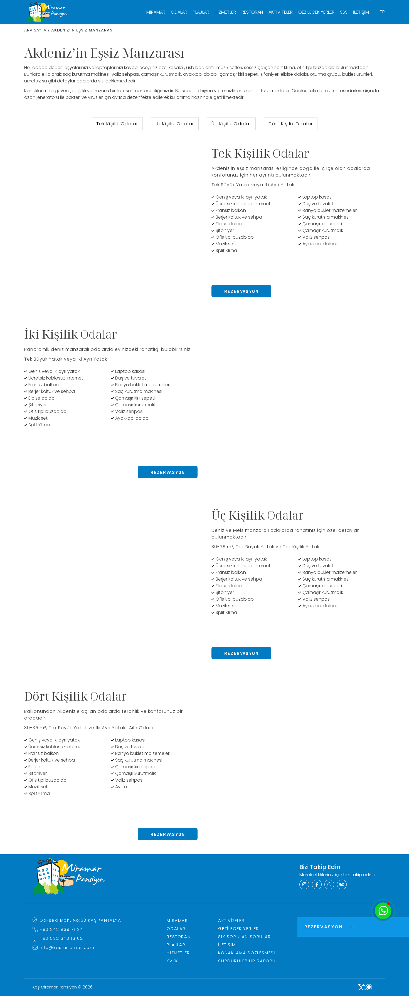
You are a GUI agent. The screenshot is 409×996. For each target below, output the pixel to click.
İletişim (361, 12)
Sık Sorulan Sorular (244, 936)
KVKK (172, 961)
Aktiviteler (280, 12)
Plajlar (201, 12)
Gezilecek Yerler (316, 12)
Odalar (179, 12)
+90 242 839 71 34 (61, 929)
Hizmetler (225, 12)
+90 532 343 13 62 (61, 938)
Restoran (252, 12)
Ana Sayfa (35, 30)
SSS (344, 12)
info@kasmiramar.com (67, 947)
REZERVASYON (241, 291)
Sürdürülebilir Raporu (247, 961)
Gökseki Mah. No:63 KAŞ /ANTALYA (80, 920)
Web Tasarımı (365, 987)
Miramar (155, 12)
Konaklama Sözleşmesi (246, 953)
